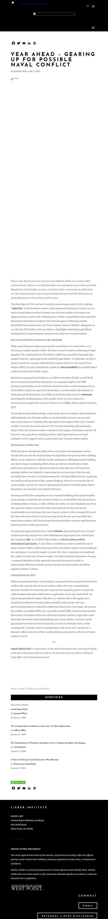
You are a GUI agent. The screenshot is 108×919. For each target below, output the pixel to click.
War (28, 539)
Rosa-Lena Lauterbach (25, 764)
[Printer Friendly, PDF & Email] (18, 782)
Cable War (17, 308)
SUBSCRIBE (54, 697)
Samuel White (20, 714)
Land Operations (19, 709)
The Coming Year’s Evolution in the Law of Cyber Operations (40, 726)
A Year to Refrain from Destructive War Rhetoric (35, 760)
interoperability (69, 367)
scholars (58, 531)
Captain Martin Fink (21, 648)
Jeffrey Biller (20, 730)
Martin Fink (20, 71)
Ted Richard (20, 747)
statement (86, 394)
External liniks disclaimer (68, 916)
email (88, 906)
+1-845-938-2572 (19, 839)
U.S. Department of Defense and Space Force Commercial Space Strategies (48, 743)
